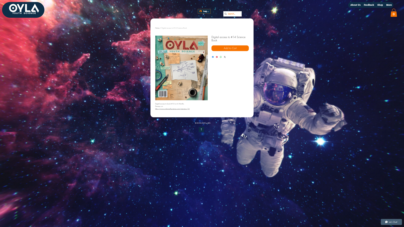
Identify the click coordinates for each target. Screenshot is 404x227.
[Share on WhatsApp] (221, 57)
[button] (393, 13)
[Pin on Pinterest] (217, 57)
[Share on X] (225, 57)
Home (157, 28)
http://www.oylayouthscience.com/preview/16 (172, 109)
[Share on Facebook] (213, 57)
